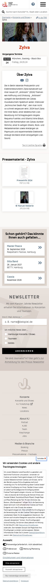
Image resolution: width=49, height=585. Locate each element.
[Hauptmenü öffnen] (43, 4)
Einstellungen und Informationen (18, 557)
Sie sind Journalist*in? (24, 360)
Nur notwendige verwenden (16, 576)
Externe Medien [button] (13, 553)
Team (24, 429)
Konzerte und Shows (21, 17)
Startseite (6, 17)
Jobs (24, 436)
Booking (24, 447)
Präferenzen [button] (12, 549)
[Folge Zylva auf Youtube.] (22, 80)
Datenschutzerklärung (36, 533)
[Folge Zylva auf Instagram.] (27, 80)
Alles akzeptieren (12, 563)
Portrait (24, 422)
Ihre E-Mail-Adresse (11, 317)
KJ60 (24, 426)
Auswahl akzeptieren (14, 569)
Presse (24, 451)
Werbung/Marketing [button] (31, 549)
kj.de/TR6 (42, 18)
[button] (3, 12)
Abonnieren (24, 351)
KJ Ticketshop (23, 404)
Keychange (24, 432)
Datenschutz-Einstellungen (28, 525)
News (24, 407)
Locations (24, 411)
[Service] (33, 4)
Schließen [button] (41, 458)
